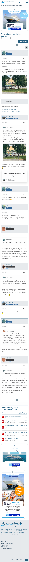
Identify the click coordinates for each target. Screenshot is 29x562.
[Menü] (27, 2)
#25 (24, 235)
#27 (24, 308)
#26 (24, 272)
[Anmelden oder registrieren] (23, 2)
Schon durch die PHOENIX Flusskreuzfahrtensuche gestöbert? (11, 110)
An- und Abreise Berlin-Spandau (14, 173)
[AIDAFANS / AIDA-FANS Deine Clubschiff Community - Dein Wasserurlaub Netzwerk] (8, 2)
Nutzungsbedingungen (7, 543)
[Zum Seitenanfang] (26, 560)
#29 (24, 366)
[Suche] (19, 2)
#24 (24, 212)
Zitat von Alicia (9, 127)
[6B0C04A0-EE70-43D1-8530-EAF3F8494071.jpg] (14, 84)
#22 (24, 122)
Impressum (4, 546)
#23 (24, 194)
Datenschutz (4, 545)
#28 (24, 326)
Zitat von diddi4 (9, 331)
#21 (24, 58)
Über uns (3, 541)
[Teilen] (26, 47)
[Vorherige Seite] (12, 45)
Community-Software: (14, 559)
